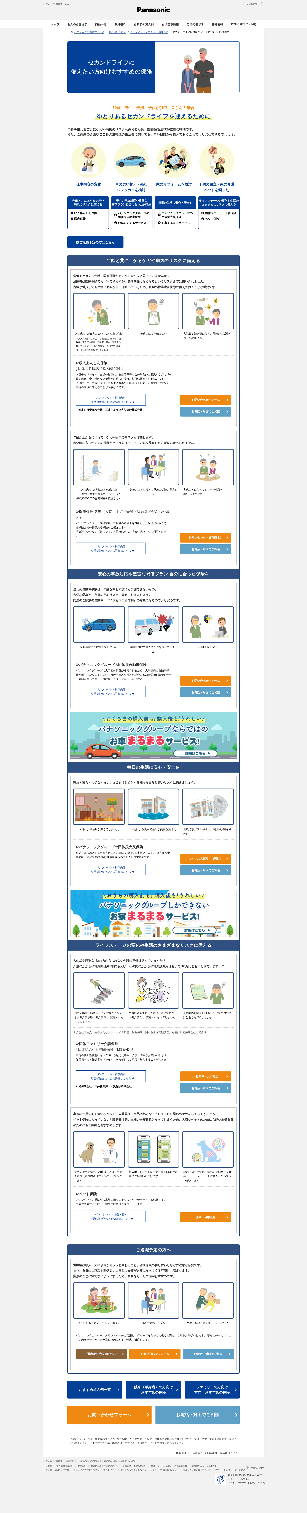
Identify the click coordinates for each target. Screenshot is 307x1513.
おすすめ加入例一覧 (95, 1390)
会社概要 (47, 1465)
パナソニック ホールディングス (230, 1469)
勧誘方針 (82, 1465)
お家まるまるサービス (175, 222)
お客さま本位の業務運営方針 (105, 1465)
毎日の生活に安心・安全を (175, 202)
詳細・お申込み (206, 1217)
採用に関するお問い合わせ (56, 1469)
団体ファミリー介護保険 (220, 213)
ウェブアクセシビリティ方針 (197, 1469)
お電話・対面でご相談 (206, 411)
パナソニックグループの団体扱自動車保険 (133, 215)
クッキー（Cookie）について (164, 1469)
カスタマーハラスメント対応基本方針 (169, 1465)
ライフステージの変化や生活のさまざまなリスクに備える (219, 202)
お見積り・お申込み (206, 1076)
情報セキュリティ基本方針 (204, 1465)
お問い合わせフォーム (206, 399)
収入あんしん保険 (85, 213)
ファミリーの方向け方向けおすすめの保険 (212, 1389)
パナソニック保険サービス (56, 3)
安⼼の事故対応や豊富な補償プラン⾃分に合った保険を (132, 202)
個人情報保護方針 (64, 1465)
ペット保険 (212, 218)
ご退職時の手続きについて (101, 1353)
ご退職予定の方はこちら (97, 242)
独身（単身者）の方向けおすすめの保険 (153, 1389)
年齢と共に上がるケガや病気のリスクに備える (88, 202)
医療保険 (80, 218)
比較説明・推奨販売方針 (134, 1465)
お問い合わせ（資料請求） (206, 537)
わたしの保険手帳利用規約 (86, 1469)
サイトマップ (109, 1469)
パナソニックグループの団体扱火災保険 (177, 215)
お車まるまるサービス (132, 222)
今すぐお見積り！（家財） (206, 858)
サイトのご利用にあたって (133, 1469)
